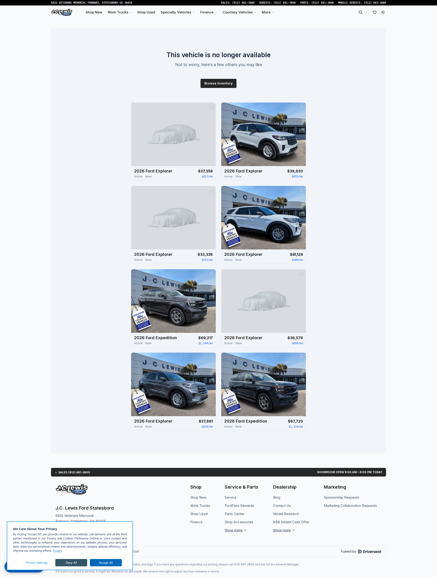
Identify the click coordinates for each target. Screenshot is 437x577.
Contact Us (282, 505)
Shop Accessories (239, 522)
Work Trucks (200, 505)
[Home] (61, 12)
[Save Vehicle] (211, 107)
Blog (276, 497)
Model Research (286, 514)
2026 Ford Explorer (153, 171)
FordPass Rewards (239, 505)
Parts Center (234, 514)
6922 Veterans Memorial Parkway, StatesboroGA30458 (91, 2)
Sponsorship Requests (341, 497)
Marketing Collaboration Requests (350, 505)
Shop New (198, 497)
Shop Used (199, 514)
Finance (196, 522)
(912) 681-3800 (243, 2)
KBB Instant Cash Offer (291, 522)
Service (230, 497)
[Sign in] (382, 12)
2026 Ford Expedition (155, 337)
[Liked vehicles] (374, 12)
